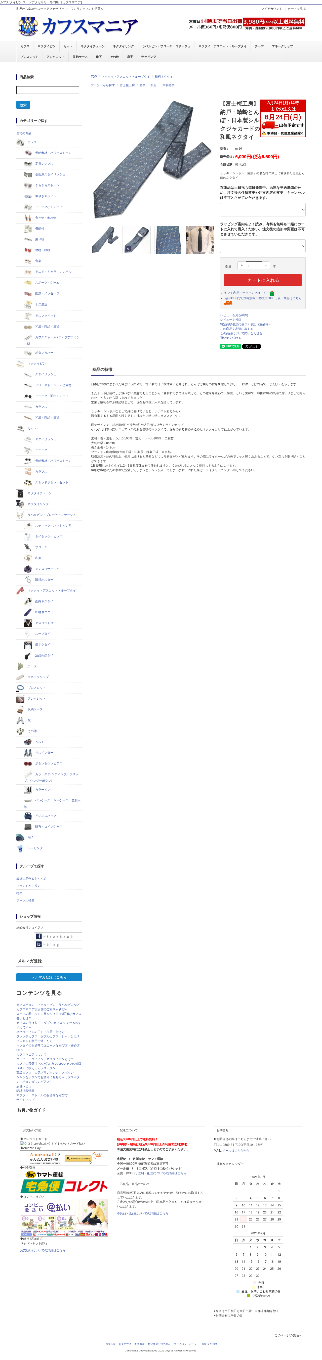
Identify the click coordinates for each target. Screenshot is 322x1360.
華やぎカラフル (45, 196)
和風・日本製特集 (162, 85)
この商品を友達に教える (236, 329)
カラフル (40, 407)
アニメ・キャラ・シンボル (52, 272)
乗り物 (39, 239)
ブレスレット (29, 57)
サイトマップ (25, 1100)
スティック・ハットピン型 (52, 525)
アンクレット (56, 57)
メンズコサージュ (46, 569)
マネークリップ (282, 46)
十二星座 (40, 304)
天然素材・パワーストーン (52, 153)
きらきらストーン (46, 185)
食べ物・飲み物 (45, 217)
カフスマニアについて (31, 1054)
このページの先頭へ (288, 1335)
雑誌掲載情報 (25, 1091)
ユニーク (40, 450)
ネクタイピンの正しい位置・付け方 (40, 1032)
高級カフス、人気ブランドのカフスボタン (45, 1072)
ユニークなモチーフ (48, 207)
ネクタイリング (123, 46)
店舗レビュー (25, 1086)
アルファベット (45, 316)
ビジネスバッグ (45, 816)
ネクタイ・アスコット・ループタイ (222, 46)
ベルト (39, 742)
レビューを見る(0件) (234, 315)
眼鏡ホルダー (43, 579)
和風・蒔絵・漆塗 (46, 326)
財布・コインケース (48, 826)
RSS (205, 1344)
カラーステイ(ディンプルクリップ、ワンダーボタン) (51, 778)
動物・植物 (42, 250)
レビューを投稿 (230, 320)
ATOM (213, 1344)
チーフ (259, 46)
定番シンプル (43, 163)
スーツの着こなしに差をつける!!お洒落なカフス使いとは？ (48, 1016)
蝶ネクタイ (42, 644)
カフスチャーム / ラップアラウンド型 (52, 341)
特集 (143, 85)
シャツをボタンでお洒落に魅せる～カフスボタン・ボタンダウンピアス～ (48, 1079)
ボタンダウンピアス (48, 763)
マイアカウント (271, 9)
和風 (37, 558)
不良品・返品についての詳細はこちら (142, 1213)
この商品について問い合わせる (241, 333)
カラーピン (42, 789)
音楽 (37, 261)
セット (68, 46)
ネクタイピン (46, 46)
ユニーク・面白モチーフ (51, 396)
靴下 (99, 57)
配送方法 (140, 1344)
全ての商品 (23, 133)
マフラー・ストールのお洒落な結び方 (42, 1095)
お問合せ (110, 1344)
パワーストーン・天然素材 (52, 385)
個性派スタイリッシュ (49, 174)
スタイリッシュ (45, 374)
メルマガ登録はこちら (49, 977)
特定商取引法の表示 (159, 1344)
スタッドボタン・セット (51, 482)
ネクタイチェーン (93, 46)
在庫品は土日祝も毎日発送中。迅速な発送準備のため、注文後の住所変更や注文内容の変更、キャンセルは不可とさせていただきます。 (262, 193)
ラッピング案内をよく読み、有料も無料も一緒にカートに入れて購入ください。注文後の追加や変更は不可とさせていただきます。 (262, 229)
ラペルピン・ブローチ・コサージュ (166, 46)
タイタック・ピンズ (48, 536)
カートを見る (297, 9)
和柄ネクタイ (164, 76)
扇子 (130, 57)
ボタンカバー (43, 352)
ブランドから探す (103, 85)
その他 (114, 57)
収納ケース (80, 57)
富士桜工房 (127, 85)
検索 (23, 104)
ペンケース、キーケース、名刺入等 (52, 804)
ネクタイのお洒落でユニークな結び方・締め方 (48, 1045)
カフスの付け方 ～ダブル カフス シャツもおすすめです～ (48, 1025)
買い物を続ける (230, 338)
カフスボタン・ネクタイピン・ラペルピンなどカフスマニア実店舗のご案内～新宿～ (48, 1007)
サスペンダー (43, 752)
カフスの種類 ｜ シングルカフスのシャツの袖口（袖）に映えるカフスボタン (48, 1066)
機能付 (39, 228)
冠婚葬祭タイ (43, 655)
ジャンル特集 (25, 900)
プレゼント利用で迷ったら (34, 1041)
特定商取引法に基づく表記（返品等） (245, 324)
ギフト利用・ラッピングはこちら (246, 293)
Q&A (19, 1050)
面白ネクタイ (43, 601)
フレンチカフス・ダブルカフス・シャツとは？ (48, 1036)
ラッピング (148, 57)
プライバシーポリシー (186, 1344)
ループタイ (42, 634)
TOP (94, 76)
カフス (24, 46)
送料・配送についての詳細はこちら (162, 1173)
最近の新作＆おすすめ (31, 878)
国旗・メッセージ (46, 293)
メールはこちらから (236, 1150)
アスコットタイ (45, 623)
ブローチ (40, 547)
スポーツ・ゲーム (46, 282)
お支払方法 (125, 1344)
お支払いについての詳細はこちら (42, 1250)
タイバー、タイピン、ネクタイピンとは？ (45, 1059)
